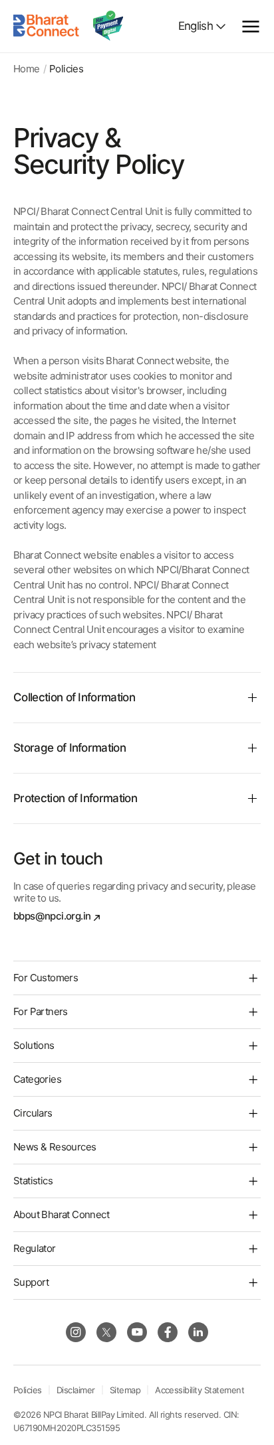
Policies (27, 1390)
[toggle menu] (251, 26)
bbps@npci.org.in (51, 916)
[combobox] (202, 26)
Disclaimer (76, 1390)
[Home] (46, 26)
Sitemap (125, 1390)
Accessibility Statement (199, 1390)
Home (26, 69)
